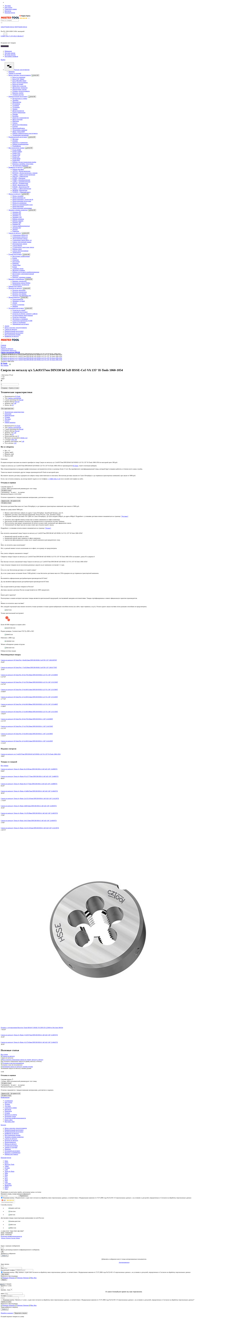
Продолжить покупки (21, 1313)
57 (18, 436)
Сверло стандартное (14, 398)
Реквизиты (8, 1111)
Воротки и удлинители (20, 142)
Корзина (13, 1238)
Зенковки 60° (16, 214)
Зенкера (15, 229)
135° (15, 443)
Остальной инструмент (16, 308)
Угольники (16, 107)
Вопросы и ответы (11, 1114)
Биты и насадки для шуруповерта (20, 75)
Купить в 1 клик (14, 388)
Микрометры (16, 102)
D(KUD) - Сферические (20, 176)
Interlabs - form (5, 1290)
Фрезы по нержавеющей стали (22, 204)
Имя (2, 1268)
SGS (6, 1178)
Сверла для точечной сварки (21, 242)
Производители (10, 12)
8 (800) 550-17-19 (6, 36)
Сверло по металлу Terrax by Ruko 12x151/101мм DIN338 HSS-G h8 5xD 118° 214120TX (30, 798)
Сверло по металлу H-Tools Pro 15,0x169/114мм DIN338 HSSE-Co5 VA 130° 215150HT (29, 689)
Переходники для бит (19, 89)
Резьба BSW (16, 158)
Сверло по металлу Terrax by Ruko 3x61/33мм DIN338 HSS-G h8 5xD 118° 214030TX (29, 820)
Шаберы (15, 306)
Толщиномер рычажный (20, 135)
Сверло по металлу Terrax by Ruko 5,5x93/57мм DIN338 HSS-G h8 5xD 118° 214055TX (29, 1035)
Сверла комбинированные (21, 226)
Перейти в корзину (7, 1313)
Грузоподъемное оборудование (22, 315)
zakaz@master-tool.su (7, 27)
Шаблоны (15, 121)
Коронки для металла (19, 281)
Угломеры (15, 105)
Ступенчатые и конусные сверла (23, 247)
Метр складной (17, 119)
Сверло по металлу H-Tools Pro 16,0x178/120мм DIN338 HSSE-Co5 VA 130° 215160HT (29, 675)
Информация (5, 1097)
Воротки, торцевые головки (21, 277)
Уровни (14, 109)
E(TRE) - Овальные (18, 178)
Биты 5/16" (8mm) (18, 79)
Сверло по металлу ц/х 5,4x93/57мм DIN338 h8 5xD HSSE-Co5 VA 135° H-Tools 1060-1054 (30, 754)
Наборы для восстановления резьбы (24, 162)
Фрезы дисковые (17, 196)
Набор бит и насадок (19, 86)
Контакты (8, 11)
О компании (9, 1101)
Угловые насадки (18, 94)
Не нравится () (15, 501)
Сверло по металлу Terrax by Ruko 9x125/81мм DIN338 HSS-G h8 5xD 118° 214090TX (29, 769)
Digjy (6, 1189)
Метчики (15, 139)
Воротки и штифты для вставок (22, 164)
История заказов (10, 54)
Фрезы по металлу (15, 194)
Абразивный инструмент (20, 324)
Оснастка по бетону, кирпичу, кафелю (24, 313)
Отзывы (7, 1113)
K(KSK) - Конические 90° (20, 187)
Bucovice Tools (9, 1164)
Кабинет (18, 1238)
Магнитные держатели (20, 88)
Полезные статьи (10, 1116)
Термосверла (16, 252)
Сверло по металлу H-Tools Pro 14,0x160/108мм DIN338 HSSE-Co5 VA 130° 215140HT (29, 704)
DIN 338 (14, 439)
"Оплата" (48, 528)
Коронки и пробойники (16, 279)
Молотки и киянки (18, 270)
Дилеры (7, 1104)
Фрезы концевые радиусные (21, 201)
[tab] (14, 412)
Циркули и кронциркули (20, 118)
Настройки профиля (11, 56)
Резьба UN (15, 157)
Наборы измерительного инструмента (25, 133)
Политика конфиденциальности (15, 1118)
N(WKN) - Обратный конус (21, 192)
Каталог (3, 1125)
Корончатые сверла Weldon (21, 283)
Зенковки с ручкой (18, 301)
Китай (21, 400)
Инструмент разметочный (21, 256)
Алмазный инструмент (20, 312)
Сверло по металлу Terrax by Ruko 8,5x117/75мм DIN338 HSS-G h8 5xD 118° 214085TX (30, 776)
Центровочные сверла (19, 244)
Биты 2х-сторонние (18, 77)
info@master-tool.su (21, 27)
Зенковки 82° (16, 228)
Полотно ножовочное (19, 292)
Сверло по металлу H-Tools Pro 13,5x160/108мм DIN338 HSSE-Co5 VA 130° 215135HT (29, 711)
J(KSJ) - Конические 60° (20, 185)
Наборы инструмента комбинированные (25, 272)
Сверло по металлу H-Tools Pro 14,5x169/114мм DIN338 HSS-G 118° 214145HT (27, 741)
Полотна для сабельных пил (21, 295)
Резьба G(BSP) (17, 151)
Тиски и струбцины (19, 322)
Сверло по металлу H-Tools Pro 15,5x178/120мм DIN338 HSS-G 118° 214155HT (27, 726)
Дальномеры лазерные (19, 130)
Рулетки (15, 126)
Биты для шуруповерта (20, 82)
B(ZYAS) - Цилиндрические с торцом (24, 173)
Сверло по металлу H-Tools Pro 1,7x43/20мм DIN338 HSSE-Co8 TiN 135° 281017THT (29, 667)
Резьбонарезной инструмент (18, 137)
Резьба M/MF (16, 150)
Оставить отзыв (6, 490)
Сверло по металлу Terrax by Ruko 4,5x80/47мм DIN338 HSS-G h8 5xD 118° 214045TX (29, 791)
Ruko (6, 1161)
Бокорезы (15, 263)
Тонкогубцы (16, 265)
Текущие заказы (10, 53)
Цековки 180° (16, 222)
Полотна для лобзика (19, 294)
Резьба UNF (16, 155)
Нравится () (5, 501)
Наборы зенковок (18, 219)
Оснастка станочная (19, 317)
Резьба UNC (16, 153)
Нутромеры (16, 104)
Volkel (7, 1166)
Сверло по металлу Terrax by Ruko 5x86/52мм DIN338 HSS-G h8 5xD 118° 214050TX (29, 806)
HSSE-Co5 (23, 438)
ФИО (2, 1294)
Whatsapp (3, 1238)
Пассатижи (16, 261)
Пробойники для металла (20, 284)
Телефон (3, 1296)
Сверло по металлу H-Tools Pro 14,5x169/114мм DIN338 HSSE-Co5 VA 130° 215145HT (29, 697)
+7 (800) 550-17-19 (54, 479)
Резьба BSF (16, 160)
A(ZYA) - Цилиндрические (21, 171)
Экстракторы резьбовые (20, 165)
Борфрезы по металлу (16, 167)
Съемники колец (17, 268)
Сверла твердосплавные (20, 251)
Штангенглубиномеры (19, 124)
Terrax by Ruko (9, 1171)
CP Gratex (8, 1183)
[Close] (2, 1248)
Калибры (15, 116)
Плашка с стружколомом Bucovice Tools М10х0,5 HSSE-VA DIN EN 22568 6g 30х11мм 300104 (32, 1027)
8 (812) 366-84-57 (18, 36)
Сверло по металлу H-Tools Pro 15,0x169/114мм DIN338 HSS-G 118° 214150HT (27, 734)
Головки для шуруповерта (21, 91)
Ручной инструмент (15, 254)
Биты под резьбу (17, 84)
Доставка (8, 5)
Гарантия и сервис (11, 9)
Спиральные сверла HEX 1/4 (21, 240)
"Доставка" (124, 516)
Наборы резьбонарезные (20, 144)
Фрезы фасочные (18, 206)
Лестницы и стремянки (20, 319)
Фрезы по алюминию (19, 203)
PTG (6, 1176)
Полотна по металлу (15, 288)
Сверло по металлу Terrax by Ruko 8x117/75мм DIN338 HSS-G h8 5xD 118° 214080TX (29, 784)
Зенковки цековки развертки (18, 210)
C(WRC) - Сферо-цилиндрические (23, 174)
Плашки (15, 141)
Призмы (15, 114)
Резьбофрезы (16, 146)
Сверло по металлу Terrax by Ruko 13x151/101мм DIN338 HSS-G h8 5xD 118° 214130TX (30, 828)
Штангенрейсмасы (18, 128)
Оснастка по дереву (18, 310)
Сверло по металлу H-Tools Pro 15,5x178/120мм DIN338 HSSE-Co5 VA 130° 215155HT (29, 682)
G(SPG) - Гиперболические (21, 181)
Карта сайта (8, 1120)
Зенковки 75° (16, 215)
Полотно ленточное (18, 290)
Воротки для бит (17, 93)
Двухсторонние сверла (19, 238)
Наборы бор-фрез (18, 169)
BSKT (7, 1187)
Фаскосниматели (14, 297)
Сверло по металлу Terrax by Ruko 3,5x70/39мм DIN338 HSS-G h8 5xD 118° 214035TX (29, 813)
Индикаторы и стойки (19, 98)
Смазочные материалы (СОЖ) (22, 320)
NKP (6, 1180)
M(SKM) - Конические (19, 190)
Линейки (15, 100)
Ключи (14, 258)
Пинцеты (15, 275)
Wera (6, 1175)
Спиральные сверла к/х (20, 237)
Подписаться (24, 1196)
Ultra (6, 1182)
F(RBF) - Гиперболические (21, 180)
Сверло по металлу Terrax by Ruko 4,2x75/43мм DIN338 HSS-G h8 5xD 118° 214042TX (29, 1042)
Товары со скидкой (15, 73)
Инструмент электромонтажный (23, 274)
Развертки (15, 231)
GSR (6, 1169)
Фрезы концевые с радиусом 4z (22, 199)
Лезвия (14, 303)
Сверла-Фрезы (17, 245)
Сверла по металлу (15, 233)
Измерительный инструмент (18, 96)
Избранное (8, 51)
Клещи (14, 267)
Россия (17, 401)
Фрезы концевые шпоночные (22, 208)
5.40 (14, 403)
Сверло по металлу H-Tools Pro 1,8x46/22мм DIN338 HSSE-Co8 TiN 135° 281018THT (29, 660)
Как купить (8, 7)
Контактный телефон (8, 1270)
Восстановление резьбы (16, 148)
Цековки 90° (16, 224)
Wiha (6, 1173)
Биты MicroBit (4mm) (19, 81)
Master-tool (8, 1185)
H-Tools (17, 396)
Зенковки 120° (17, 217)
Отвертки (15, 260)
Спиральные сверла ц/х (20, 235)
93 (13, 405)
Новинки (12, 71)
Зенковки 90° (16, 212)
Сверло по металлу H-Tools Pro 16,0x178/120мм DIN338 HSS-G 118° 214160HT (27, 719)
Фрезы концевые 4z (18, 197)
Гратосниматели (17, 299)
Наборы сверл (17, 249)
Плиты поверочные (18, 112)
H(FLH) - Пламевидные (20, 183)
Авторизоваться (124, 1262)
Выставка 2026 (10, 1121)
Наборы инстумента (15, 286)
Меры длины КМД (18, 131)
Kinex (6, 1162)
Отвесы (14, 123)
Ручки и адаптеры (18, 304)
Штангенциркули (18, 111)
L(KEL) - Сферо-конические (21, 188)
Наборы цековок (17, 221)
